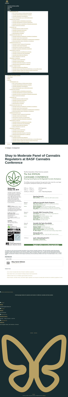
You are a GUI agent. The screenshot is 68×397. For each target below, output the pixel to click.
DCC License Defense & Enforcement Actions (22, 13)
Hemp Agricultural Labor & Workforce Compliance (23, 41)
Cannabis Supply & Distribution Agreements (21, 20)
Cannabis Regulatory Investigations (20, 16)
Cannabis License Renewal (18, 61)
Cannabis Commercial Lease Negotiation (21, 53)
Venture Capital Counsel (15, 65)
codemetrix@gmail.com (15, 263)
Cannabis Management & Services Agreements (22, 22)
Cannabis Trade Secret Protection (19, 45)
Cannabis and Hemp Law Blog (14, 75)
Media (9, 8)
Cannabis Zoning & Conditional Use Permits (21, 51)
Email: (1, 304)
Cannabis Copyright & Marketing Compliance (22, 48)
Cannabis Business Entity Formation (20, 28)
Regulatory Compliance (15, 58)
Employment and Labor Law (16, 34)
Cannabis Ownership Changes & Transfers (21, 62)
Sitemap (44, 395)
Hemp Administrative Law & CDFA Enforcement (22, 17)
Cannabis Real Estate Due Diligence (20, 55)
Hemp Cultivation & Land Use (18, 56)
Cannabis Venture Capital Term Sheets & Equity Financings (25, 70)
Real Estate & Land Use (15, 50)
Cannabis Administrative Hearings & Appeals (22, 14)
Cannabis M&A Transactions (18, 31)
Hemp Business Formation (18, 33)
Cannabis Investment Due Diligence (20, 67)
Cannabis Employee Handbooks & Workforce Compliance (24, 36)
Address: (2, 322)
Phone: (1, 310)
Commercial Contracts (15, 19)
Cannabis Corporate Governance (19, 30)
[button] (27, 73)
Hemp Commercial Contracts (18, 25)
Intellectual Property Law (15, 42)
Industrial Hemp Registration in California (21, 64)
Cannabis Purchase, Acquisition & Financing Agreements (24, 24)
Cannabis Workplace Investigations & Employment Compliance (25, 39)
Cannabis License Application (18, 59)
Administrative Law (14, 11)
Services (9, 10)
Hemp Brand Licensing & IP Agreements (21, 47)
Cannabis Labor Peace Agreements (19, 37)
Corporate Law (13, 27)
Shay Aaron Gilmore (18, 262)
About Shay (10, 7)
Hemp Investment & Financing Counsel (20, 72)
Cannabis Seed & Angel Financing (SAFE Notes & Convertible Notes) (27, 68)
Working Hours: (3, 316)
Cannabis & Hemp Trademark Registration (21, 44)
